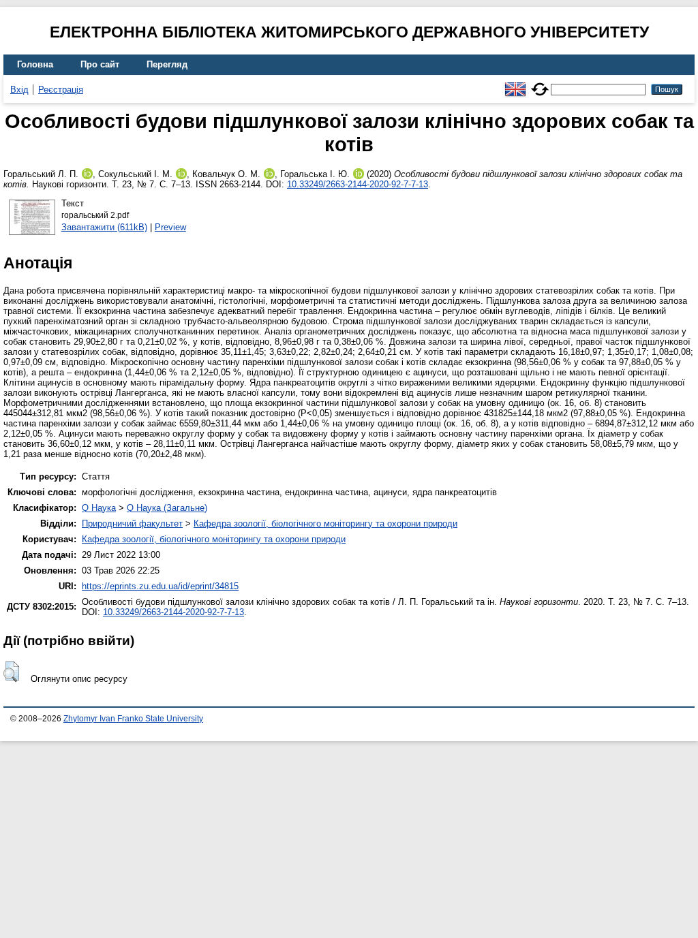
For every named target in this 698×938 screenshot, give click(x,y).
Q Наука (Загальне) (167, 508)
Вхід (19, 89)
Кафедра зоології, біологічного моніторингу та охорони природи (325, 523)
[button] (11, 671)
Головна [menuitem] (35, 64)
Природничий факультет (132, 523)
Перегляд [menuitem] (167, 64)
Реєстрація (60, 89)
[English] (515, 83)
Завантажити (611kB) (104, 227)
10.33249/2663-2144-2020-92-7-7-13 (357, 184)
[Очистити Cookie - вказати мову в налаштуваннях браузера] (540, 83)
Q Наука (99, 508)
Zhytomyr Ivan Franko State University (133, 719)
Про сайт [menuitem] (99, 64)
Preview (170, 227)
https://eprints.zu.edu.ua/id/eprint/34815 (160, 586)
